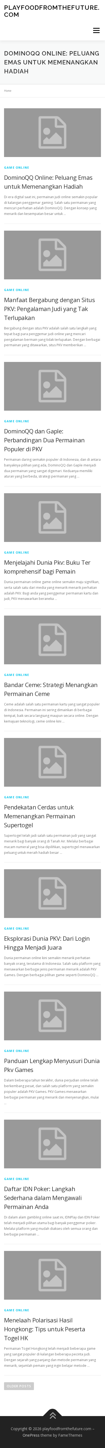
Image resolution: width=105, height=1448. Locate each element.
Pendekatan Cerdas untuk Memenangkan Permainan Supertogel (39, 816)
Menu (96, 30)
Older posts (19, 1386)
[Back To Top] (52, 1416)
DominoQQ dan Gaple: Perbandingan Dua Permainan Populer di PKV (44, 440)
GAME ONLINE (16, 167)
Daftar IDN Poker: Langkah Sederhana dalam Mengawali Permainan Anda (43, 1198)
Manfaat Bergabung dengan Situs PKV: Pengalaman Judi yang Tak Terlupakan (49, 309)
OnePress (31, 1435)
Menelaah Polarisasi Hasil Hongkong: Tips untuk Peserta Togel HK (44, 1329)
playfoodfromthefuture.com (52, 11)
